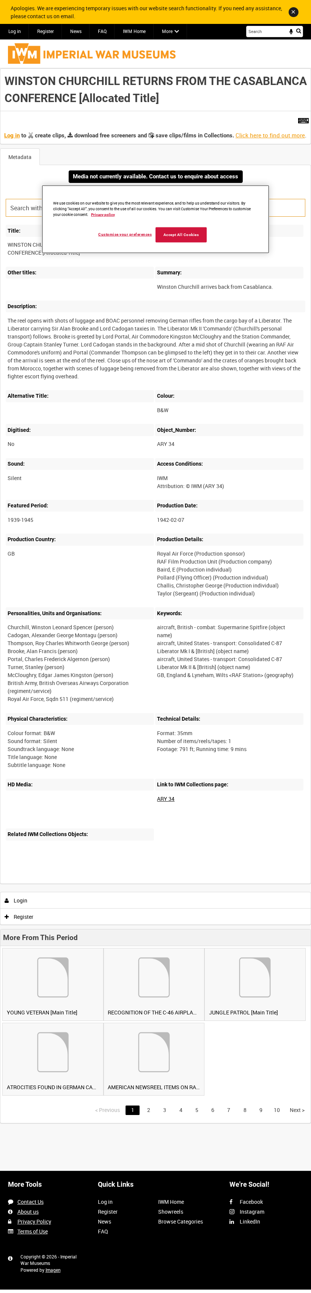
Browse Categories (180, 1221)
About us (28, 1211)
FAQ (102, 31)
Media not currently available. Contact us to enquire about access (155, 176)
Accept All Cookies (181, 234)
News (76, 31)
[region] (155, 219)
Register (45, 31)
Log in (14, 31)
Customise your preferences (125, 234)
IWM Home (134, 31)
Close (293, 12)
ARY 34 (165, 798)
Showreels (170, 1211)
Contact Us (30, 1201)
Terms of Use (32, 1231)
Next (297, 1109)
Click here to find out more (270, 135)
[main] (155, 595)
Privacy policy (103, 215)
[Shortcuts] (303, 119)
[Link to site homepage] (92, 53)
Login (20, 900)
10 (277, 1109)
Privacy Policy (34, 1221)
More (167, 31)
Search (298, 30)
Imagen (53, 1270)
